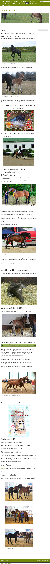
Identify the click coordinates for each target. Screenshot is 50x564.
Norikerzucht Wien (9, 1)
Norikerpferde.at (8, 10)
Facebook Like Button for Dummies (6, 563)
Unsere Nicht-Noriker (5, 3)
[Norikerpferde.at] (25, 18)
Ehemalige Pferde (14, 3)
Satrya (7, 560)
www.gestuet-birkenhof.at (22, 369)
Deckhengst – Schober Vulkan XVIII (20, 1)
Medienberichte (22, 3)
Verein (36, 3)
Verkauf (31, 3)
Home (3, 1)
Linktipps (3, 5)
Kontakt (8, 5)
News (27, 3)
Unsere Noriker (31, 1)
